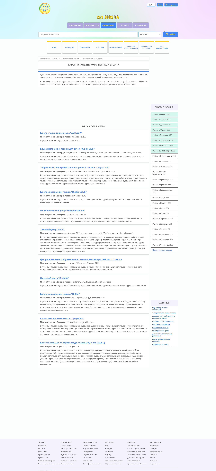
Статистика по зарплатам (136, 452)
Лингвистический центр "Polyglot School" (62, 210)
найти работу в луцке (160, 331)
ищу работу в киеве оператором (160, 309)
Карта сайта (42, 452)
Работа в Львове (159, 119)
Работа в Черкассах (161, 234)
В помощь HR (87, 461)
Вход (160, 5)
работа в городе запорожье (162, 321)
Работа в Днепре (159, 125)
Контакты (41, 448)
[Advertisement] (93, 104)
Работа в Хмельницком (162, 151)
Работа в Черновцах (161, 245)
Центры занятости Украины (136, 464)
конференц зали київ (160, 344)
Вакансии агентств (67, 464)
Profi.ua (152, 458)
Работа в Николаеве (161, 146)
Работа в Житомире (161, 167)
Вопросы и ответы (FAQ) (46, 461)
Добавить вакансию (89, 445)
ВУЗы (107, 445)
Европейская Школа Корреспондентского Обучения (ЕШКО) (72, 343)
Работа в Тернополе (161, 219)
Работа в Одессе (159, 130)
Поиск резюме (88, 452)
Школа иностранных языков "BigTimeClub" (63, 192)
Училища (108, 455)
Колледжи (108, 448)
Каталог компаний (133, 461)
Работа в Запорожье (161, 140)
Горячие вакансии (67, 458)
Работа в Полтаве (160, 203)
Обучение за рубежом (112, 464)
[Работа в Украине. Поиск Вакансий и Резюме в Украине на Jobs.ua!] (44, 8)
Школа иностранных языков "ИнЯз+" (60, 294)
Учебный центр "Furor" (52, 229)
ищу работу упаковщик (161, 324)
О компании (42, 445)
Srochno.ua (153, 455)
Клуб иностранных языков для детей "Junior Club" (67, 149)
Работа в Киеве (159, 114)
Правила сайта (43, 458)
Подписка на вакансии (68, 455)
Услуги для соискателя (68, 448)
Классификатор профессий (92, 464)
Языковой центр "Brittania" (54, 278)
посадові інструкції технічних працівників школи (163, 317)
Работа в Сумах (159, 213)
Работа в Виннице (160, 161)
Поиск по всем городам (162, 250)
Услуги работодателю (90, 448)
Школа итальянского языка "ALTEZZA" (61, 133)
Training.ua (153, 448)
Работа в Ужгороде (160, 224)
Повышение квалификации (114, 461)
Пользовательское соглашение (49, 464)
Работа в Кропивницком (162, 190)
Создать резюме (66, 445)
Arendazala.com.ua (156, 452)
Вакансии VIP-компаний (69, 461)
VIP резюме (87, 458)
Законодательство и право (136, 455)
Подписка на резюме (90, 455)
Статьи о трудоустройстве (136, 448)
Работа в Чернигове (161, 240)
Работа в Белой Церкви (162, 156)
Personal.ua (154, 461)
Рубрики (41, 455)
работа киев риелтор (160, 327)
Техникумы (109, 452)
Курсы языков (110, 458)
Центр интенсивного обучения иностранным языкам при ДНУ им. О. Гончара (81, 259)
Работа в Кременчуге (161, 180)
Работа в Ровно (159, 208)
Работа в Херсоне (160, 229)
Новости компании (133, 445)
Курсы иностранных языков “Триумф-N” (62, 318)
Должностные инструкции (136, 458)
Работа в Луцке (159, 198)
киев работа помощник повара (164, 313)
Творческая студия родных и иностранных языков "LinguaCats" (74, 167)
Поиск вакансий (66, 452)
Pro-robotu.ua (154, 445)
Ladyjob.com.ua (155, 464)
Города (47, 455)
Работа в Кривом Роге (161, 185)
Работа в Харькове (160, 135)
